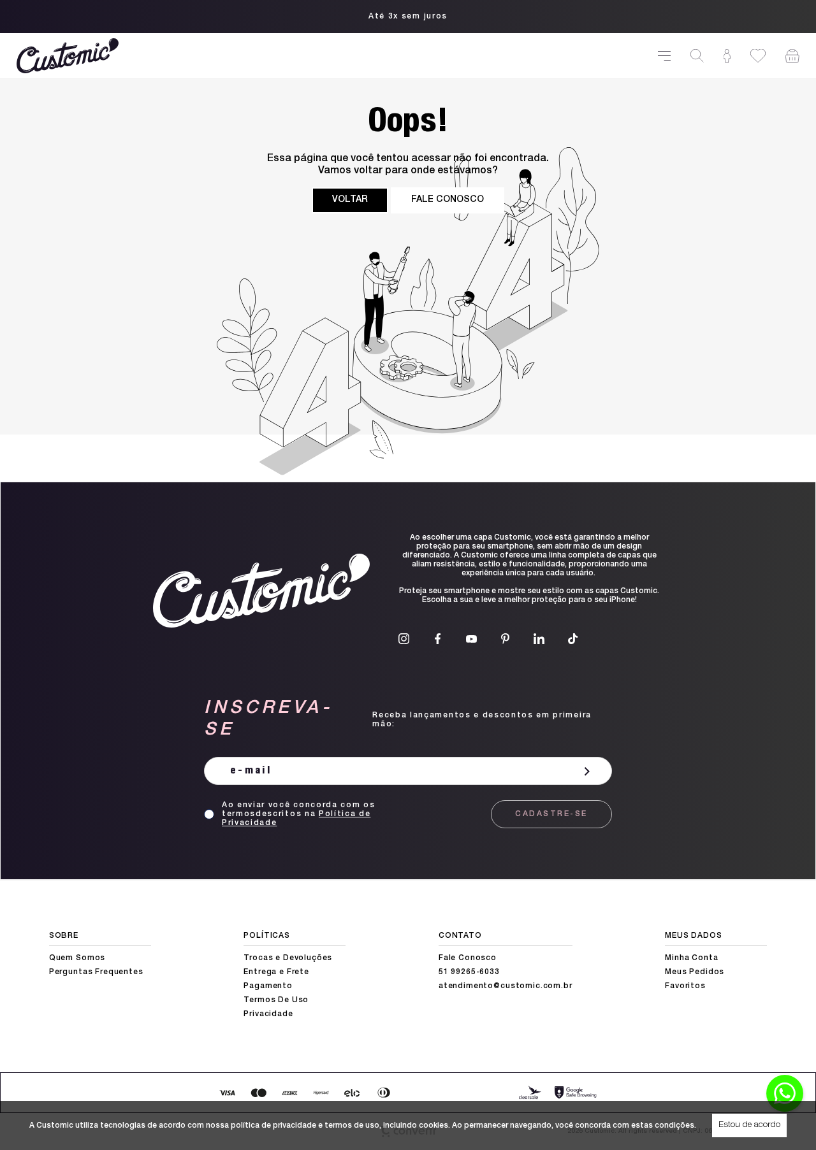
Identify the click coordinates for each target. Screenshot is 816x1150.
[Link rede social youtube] (471, 638)
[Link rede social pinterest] (505, 638)
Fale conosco (447, 200)
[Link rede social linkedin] (539, 638)
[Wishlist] (758, 55)
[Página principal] (330, 55)
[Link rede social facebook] (437, 638)
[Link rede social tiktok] (572, 638)
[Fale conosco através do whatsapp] (784, 1093)
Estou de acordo (749, 1125)
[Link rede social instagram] (403, 638)
